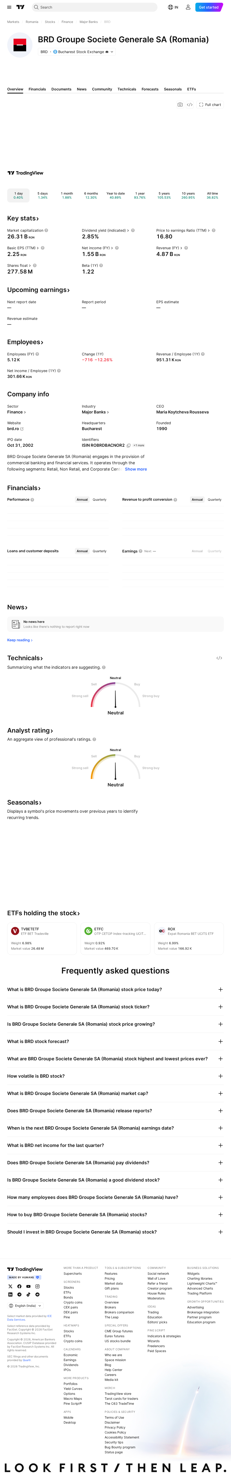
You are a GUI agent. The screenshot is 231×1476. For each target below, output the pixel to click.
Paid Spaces (157, 1351)
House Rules (157, 1293)
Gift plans (112, 1288)
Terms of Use (114, 1417)
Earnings (70, 1360)
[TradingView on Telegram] (19, 1294)
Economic (71, 1355)
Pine (67, 1317)
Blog (108, 1365)
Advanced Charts (200, 1288)
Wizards (153, 1341)
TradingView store (118, 1393)
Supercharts (73, 1273)
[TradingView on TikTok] (28, 1294)
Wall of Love (156, 1278)
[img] (107, 52)
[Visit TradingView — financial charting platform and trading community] (25, 173)
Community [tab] (102, 89)
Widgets (193, 1273)
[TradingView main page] (20, 7)
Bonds (68, 1297)
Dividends (71, 1365)
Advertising (195, 1307)
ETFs (67, 1292)
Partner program (199, 1317)
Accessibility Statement (122, 1437)
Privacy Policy (115, 1427)
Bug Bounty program (120, 1447)
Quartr (27, 1360)
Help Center (113, 1370)
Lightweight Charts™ (202, 1283)
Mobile (68, 1417)
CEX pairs (71, 1307)
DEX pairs (71, 1312)
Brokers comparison (119, 1312)
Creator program (160, 1288)
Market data (114, 1283)
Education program (201, 1322)
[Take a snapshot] (180, 104)
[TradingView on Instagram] (37, 1286)
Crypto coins (73, 1302)
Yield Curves (73, 1389)
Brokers (110, 1307)
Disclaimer (112, 1422)
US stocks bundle (118, 1341)
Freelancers (156, 1346)
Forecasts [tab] (150, 89)
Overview (112, 1302)
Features (111, 1273)
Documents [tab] (61, 89)
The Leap (112, 1317)
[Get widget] (190, 104)
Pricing (110, 1278)
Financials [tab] (37, 89)
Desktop (70, 1422)
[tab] (82, 499)
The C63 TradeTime (119, 1403)
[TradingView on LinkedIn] (10, 1294)
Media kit (111, 1380)
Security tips (114, 1442)
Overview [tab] (15, 89)
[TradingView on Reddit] (37, 1294)
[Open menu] (9, 7)
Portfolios (70, 1384)
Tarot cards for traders (121, 1398)
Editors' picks (157, 1322)
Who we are (113, 1355)
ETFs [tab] (191, 89)
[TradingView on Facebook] (19, 1286)
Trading (153, 1312)
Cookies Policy (115, 1432)
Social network (158, 1273)
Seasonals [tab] (173, 89)
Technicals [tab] (127, 89)
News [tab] (82, 89)
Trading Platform (199, 1293)
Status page (114, 1452)
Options (69, 1393)
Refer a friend (158, 1283)
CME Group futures (119, 1331)
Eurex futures (114, 1336)
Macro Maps (73, 1398)
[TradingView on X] (10, 1286)
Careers (110, 1375)
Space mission (115, 1360)
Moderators (156, 1298)
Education (155, 1317)
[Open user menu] (188, 7)
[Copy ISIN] (129, 446)
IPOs (67, 1370)
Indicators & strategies (164, 1336)
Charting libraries (199, 1278)
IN (176, 7)
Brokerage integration (203, 1312)
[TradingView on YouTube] (28, 1286)
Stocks (69, 1287)
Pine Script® (73, 1403)
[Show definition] (46, 230)
